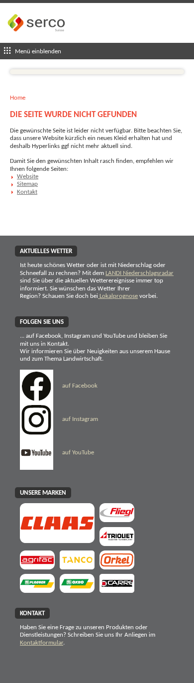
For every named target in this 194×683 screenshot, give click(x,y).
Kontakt (27, 192)
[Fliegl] (116, 519)
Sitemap (27, 184)
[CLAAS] (57, 540)
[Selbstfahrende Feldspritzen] (37, 566)
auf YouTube (77, 452)
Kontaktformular (41, 643)
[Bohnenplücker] (77, 589)
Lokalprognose (118, 296)
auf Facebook (79, 386)
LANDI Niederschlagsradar (139, 273)
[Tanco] (77, 566)
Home (17, 98)
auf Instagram (79, 419)
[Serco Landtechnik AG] (37, 39)
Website (27, 176)
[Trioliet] (116, 543)
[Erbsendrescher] (37, 589)
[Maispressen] (116, 566)
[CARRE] (116, 589)
